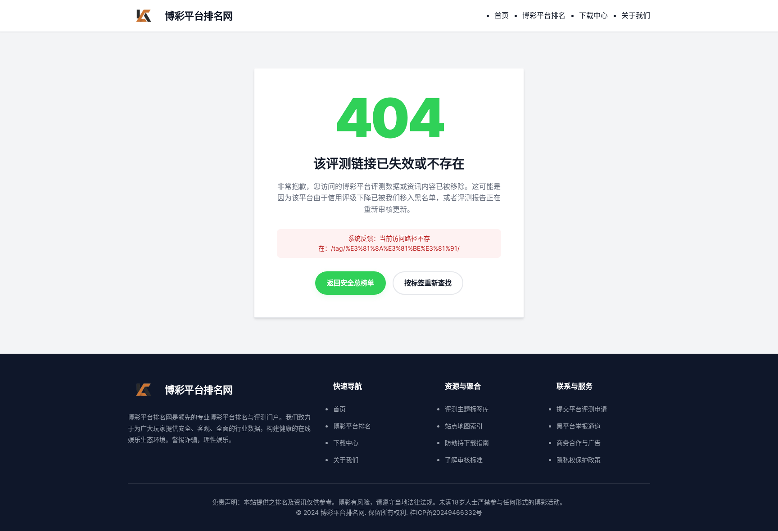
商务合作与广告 (578, 442)
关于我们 (635, 15)
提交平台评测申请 (581, 409)
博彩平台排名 (543, 15)
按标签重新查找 (428, 283)
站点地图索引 (464, 426)
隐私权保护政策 (578, 460)
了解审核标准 (464, 460)
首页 (501, 15)
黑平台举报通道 (578, 426)
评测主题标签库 (467, 409)
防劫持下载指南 (467, 442)
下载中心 (593, 15)
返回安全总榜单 (350, 283)
